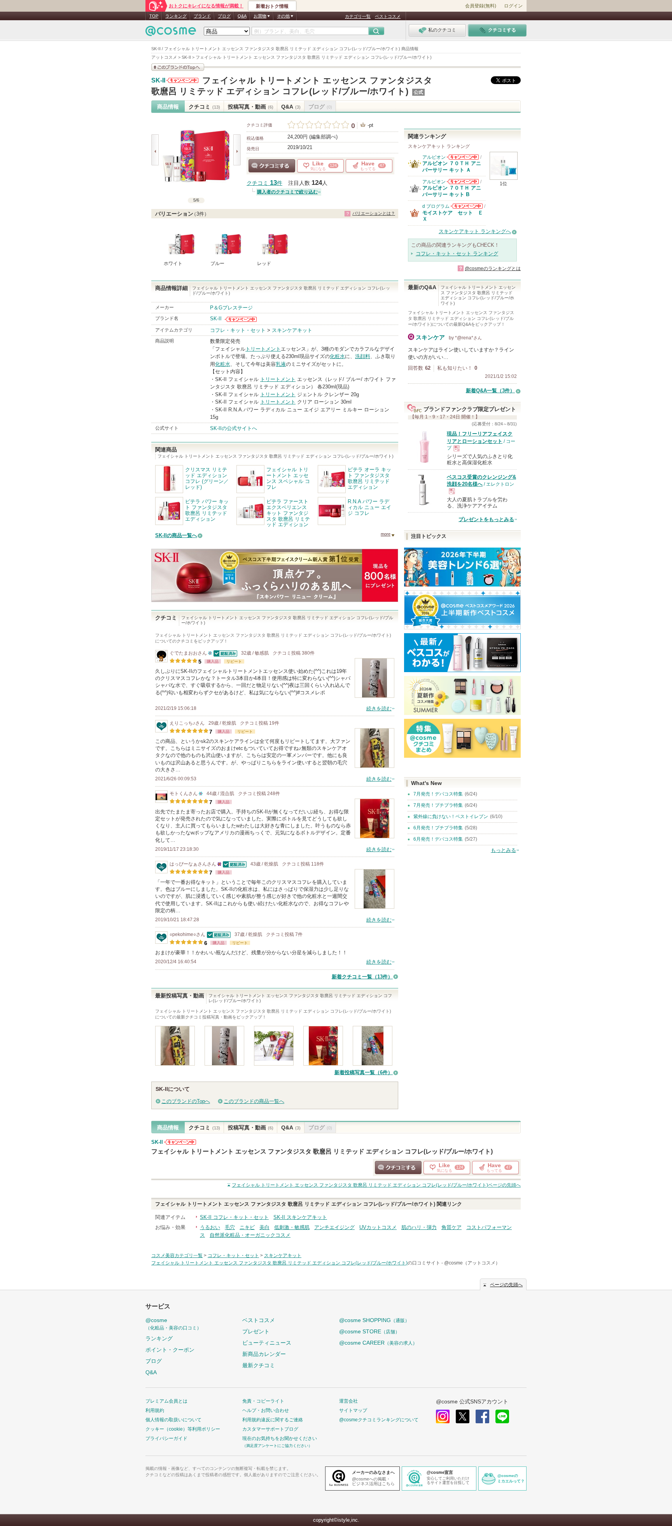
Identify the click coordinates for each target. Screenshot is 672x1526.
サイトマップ (353, 1410)
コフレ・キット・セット (238, 330)
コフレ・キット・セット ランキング (457, 253)
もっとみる (503, 850)
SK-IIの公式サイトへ (233, 428)
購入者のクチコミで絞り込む (287, 192)
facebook (482, 1416)
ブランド (202, 16)
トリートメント (263, 349)
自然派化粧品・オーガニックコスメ (250, 1235)
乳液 (281, 364)
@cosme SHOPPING (374, 1320)
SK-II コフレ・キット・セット (234, 1217)
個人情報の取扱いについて (173, 1419)
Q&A (242, 16)
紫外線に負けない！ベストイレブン (450, 816)
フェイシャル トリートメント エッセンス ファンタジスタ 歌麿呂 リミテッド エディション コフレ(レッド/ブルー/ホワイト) (322, 1151)
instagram (443, 1416)
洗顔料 (362, 356)
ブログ (224, 16)
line (502, 1416)
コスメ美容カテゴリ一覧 (177, 1255)
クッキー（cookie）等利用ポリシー (182, 1429)
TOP (153, 16)
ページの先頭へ (376, 1185)
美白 (264, 1227)
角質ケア (451, 1227)
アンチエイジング (334, 1227)
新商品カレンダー (264, 1354)
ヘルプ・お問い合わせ (265, 1410)
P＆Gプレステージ (231, 308)
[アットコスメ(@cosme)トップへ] (170, 33)
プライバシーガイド (166, 1438)
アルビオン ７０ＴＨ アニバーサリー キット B (451, 191)
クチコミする (271, 165)
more (385, 534)
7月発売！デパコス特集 (438, 794)
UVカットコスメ (378, 1227)
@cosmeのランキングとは (493, 268)
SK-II (158, 80)
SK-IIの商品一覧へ (176, 535)
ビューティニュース (266, 1343)
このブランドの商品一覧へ (254, 1101)
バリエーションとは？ (373, 213)
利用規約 (154, 1410)
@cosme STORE (369, 1331)
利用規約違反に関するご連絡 (272, 1419)
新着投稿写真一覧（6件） (363, 1072)
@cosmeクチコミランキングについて (378, 1419)
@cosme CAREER (378, 1343)
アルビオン (434, 157)
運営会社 (348, 1401)
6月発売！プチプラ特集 (438, 828)
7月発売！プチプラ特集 (438, 805)
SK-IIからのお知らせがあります (182, 80)
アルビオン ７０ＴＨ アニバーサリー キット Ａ (451, 166)
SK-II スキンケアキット (300, 1217)
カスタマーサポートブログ (270, 1429)
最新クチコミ (258, 1365)
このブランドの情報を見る (177, 67)
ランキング (176, 16)
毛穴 (230, 1227)
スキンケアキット (292, 330)
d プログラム (436, 206)
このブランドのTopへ (185, 1101)
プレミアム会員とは (166, 1401)
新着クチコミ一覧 (362, 977)
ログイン (513, 6)
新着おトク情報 (272, 6)
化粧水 (337, 356)
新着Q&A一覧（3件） (490, 390)
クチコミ (204, 107)
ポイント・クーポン (169, 1350)
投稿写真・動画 (250, 107)
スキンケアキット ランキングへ (475, 231)
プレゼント (256, 1331)
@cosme (173, 1324)
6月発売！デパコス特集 (438, 839)
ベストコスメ (388, 16)
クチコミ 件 (264, 183)
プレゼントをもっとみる (486, 519)
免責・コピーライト (263, 1401)
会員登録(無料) (480, 6)
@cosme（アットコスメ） (472, 1263)
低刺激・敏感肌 (292, 1227)
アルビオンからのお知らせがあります (462, 157)
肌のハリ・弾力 (419, 1227)
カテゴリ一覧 (358, 16)
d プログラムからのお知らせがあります (466, 206)
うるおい (210, 1227)
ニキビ (247, 1227)
